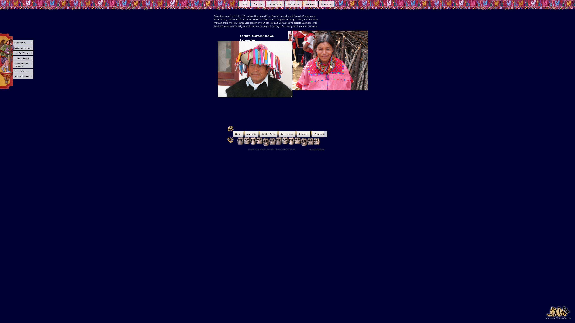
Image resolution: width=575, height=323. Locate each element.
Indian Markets (21, 71)
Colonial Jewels (21, 58)
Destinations (293, 4)
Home (244, 4)
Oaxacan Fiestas (22, 48)
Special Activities (22, 76)
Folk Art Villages (21, 53)
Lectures (310, 4)
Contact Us (326, 4)
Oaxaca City (20, 42)
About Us (258, 4)
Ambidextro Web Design (316, 149)
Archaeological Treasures (21, 64)
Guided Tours (275, 4)
